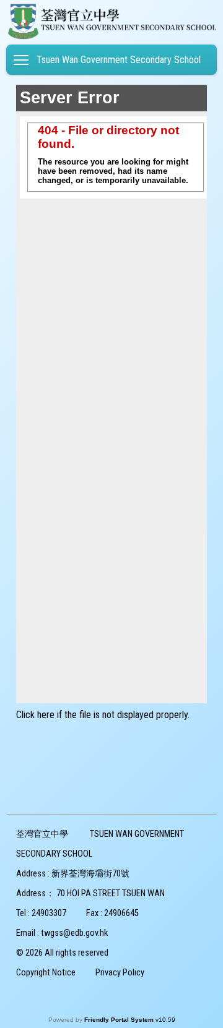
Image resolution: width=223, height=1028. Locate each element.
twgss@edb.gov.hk (74, 933)
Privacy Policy (119, 972)
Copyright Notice (46, 972)
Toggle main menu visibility (21, 60)
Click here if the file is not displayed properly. (103, 715)
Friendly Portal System (119, 1019)
